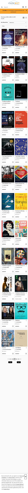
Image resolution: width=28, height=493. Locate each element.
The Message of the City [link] (7, 238)
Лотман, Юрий (6, 267)
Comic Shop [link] (18, 238)
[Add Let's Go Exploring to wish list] (26, 135)
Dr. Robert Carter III (6, 103)
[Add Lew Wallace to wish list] (26, 354)
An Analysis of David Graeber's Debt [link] (7, 74)
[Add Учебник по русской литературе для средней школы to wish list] (13, 272)
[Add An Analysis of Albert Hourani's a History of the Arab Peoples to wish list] (26, 80)
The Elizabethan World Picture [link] (20, 46)
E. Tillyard (18, 48)
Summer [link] (4, 347)
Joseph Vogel (5, 185)
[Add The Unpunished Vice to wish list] (13, 162)
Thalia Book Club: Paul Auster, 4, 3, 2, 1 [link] (7, 128)
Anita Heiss (19, 212)
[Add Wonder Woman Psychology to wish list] (26, 189)
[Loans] (23, 7)
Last (19, 362)
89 (18, 359)
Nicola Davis (5, 48)
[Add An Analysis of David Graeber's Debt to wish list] (13, 80)
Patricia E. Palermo (6, 240)
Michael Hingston (20, 130)
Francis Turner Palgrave (21, 157)
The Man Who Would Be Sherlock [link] (7, 293)
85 (10, 359)
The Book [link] (17, 101)
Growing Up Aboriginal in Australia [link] (20, 211)
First (10, 362)
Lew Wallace (19, 349)
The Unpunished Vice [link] (7, 156)
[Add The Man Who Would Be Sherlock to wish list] (13, 299)
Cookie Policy (6, 489)
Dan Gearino (19, 240)
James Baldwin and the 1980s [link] (7, 183)
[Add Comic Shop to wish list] (26, 244)
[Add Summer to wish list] (13, 354)
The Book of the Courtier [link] (20, 293)
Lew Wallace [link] (18, 347)
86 (12, 359)
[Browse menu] (26, 7)
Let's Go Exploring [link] (19, 128)
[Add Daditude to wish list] (26, 326)
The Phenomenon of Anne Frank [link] (20, 265)
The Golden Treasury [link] (20, 156)
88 (16, 359)
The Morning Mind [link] (6, 101)
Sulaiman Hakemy (6, 75)
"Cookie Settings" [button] (20, 484)
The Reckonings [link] (5, 211)
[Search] (2, 7)
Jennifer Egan (5, 322)
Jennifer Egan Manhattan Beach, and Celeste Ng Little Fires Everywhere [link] (7, 320)
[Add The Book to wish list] (26, 107)
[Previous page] (8, 359)
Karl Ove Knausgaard (7, 349)
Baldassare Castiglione (21, 294)
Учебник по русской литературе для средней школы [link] (7, 265)
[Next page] (21, 359)
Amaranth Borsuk (20, 103)
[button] (23, 18)
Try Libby (5, 10)
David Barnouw (19, 267)
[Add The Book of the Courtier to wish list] (26, 299)
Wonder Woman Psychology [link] (20, 183)
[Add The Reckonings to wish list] (13, 217)
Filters (3, 26)
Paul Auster (5, 130)
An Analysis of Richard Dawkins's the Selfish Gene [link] (7, 46)
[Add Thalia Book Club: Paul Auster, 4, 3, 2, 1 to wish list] (13, 135)
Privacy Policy (12, 477)
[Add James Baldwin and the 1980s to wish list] (13, 189)
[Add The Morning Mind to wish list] (13, 107)
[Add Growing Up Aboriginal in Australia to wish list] (26, 217)
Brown (18, 75)
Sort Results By (4, 22)
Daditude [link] (17, 320)
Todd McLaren (19, 185)
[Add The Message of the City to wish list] (13, 244)
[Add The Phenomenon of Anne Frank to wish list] (26, 272)
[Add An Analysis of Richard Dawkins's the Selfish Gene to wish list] (13, 53)
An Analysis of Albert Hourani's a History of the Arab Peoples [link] (20, 74)
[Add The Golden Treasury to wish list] (26, 162)
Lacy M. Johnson (6, 212)
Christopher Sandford (7, 294)
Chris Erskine (19, 322)
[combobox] (11, 7)
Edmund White (6, 157)
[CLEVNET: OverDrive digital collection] (14, 3)
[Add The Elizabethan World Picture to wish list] (26, 53)
